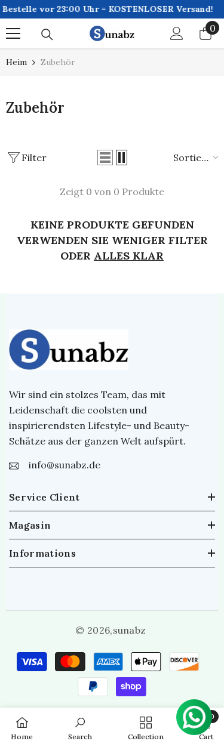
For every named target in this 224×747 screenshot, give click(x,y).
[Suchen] (47, 34)
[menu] (13, 33)
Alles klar (129, 256)
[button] (105, 157)
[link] (80, 727)
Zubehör (58, 62)
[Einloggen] (176, 33)
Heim (16, 62)
